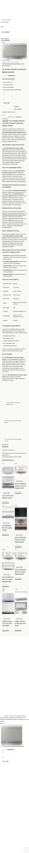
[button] (6, 493)
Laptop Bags (4, 701)
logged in (11, 456)
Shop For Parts (5, 676)
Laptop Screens (14, 62)
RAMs (2, 703)
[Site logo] (12, 10)
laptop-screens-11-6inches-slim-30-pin (20, 623)
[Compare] (4, 490)
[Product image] (8, 482)
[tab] (11, 117)
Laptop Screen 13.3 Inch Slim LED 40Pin (7, 623)
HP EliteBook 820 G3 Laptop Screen (7, 528)
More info (2, 723)
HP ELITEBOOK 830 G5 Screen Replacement (20, 540)
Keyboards (3, 694)
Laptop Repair (4, 674)
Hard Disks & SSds (6, 706)
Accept (7, 723)
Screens (3, 696)
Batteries (3, 688)
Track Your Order (5, 709)
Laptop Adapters (5, 691)
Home (3, 62)
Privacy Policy (4, 711)
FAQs (2, 681)
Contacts (3, 671)
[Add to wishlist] (11, 490)
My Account (4, 679)
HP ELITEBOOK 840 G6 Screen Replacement (20, 572)
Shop (7, 62)
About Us (3, 668)
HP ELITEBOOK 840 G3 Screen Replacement (8, 579)
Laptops (3, 686)
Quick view (7, 490)
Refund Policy (4, 714)
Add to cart (7, 103)
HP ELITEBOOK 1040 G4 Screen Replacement (20, 486)
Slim (6, 132)
